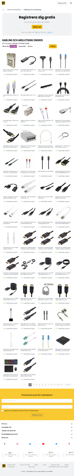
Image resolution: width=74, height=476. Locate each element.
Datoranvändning (14, 10)
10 (58, 385)
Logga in (49, 32)
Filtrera (52, 46)
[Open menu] (71, 3)
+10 (67, 385)
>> (70, 385)
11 (61, 385)
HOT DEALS (13, 46)
